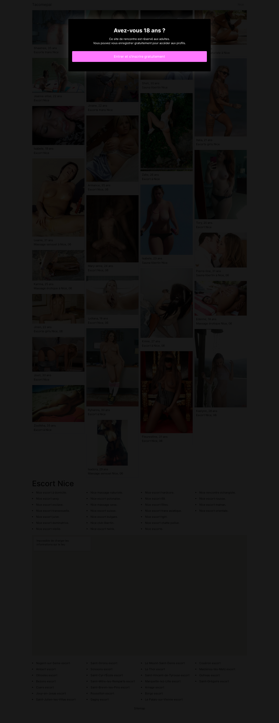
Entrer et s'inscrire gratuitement (139, 56)
